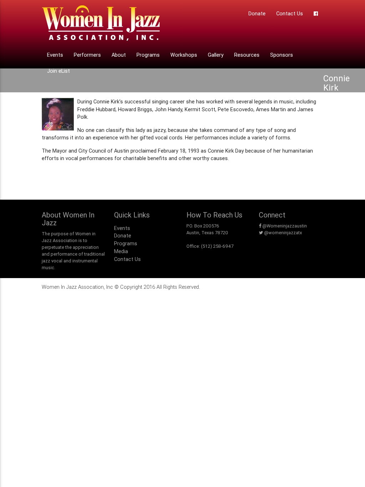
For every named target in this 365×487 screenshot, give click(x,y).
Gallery (215, 54)
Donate (257, 13)
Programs (148, 54)
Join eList (58, 70)
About (119, 54)
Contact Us (289, 13)
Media (121, 251)
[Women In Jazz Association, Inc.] (101, 25)
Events (55, 54)
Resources (246, 54)
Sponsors (281, 54)
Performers (87, 54)
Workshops (183, 54)
